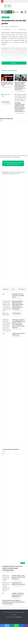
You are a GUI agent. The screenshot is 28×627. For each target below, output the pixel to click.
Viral (13, 289)
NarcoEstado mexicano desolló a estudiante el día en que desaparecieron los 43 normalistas (13, 602)
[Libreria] (14, 11)
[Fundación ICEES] (10, 6)
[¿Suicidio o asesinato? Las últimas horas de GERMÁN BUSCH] (6, 595)
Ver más (13, 63)
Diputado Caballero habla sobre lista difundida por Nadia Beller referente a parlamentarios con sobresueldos (20, 86)
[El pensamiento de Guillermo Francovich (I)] (6, 586)
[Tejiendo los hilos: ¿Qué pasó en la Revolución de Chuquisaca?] (6, 578)
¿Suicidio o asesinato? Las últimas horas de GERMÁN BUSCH (18, 595)
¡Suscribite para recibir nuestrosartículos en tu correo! (13, 163)
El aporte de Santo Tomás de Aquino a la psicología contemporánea (12, 568)
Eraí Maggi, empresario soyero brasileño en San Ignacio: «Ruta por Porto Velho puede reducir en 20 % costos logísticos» (20, 107)
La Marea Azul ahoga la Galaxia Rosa (18, 334)
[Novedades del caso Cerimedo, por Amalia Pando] (7, 77)
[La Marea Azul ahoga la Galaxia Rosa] (7, 388)
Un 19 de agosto (5, 102)
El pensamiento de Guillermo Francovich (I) (18, 583)
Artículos (4, 17)
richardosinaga (18, 617)
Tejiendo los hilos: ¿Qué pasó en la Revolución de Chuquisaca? (18, 577)
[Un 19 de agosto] (7, 97)
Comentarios (21, 289)
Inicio (8, 17)
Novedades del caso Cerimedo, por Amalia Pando (7, 84)
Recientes (5, 289)
